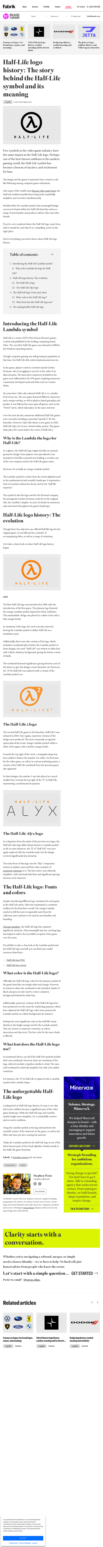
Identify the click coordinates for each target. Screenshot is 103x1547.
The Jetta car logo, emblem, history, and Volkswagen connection (88, 45)
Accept (23, 1538)
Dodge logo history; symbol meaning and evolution (62, 45)
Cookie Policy (13, 1543)
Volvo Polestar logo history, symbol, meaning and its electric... (51, 1339)
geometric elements (12, 870)
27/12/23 (85, 1346)
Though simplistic (11, 926)
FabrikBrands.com (93, 16)
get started (82, 1273)
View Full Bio (40, 1191)
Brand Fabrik (28, 1208)
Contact (34, 1543)
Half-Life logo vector (16, 965)
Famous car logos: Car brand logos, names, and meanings (14, 45)
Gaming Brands (10, 1165)
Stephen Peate (27, 102)
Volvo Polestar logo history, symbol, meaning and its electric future (38, 46)
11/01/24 (51, 1346)
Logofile (8, 102)
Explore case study (79, 1146)
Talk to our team (79, 1208)
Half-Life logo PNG (16, 960)
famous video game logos (44, 190)
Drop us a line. (32, 1279)
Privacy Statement (25, 1543)
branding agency (21, 1157)
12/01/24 (18, 1346)
